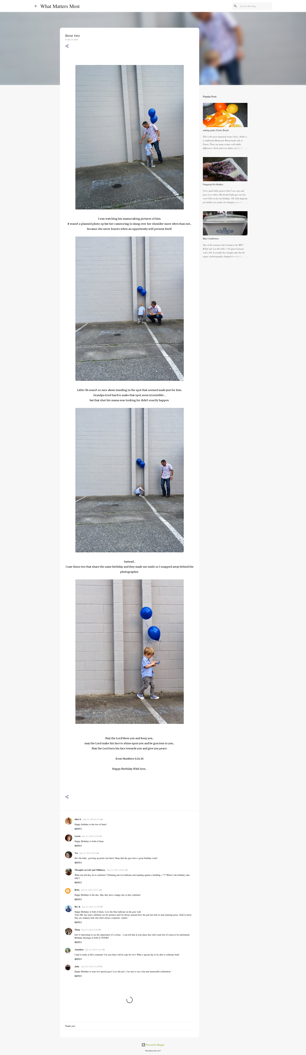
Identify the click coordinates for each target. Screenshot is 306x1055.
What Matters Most (60, 6)
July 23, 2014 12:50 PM (92, 906)
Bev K (77, 906)
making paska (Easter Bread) (216, 130)
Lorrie (78, 836)
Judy (77, 966)
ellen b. (78, 819)
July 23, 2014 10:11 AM (91, 889)
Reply (78, 828)
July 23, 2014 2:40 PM (91, 929)
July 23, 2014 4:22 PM (95, 949)
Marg (77, 929)
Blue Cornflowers (211, 238)
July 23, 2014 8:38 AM (92, 836)
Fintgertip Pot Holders (213, 184)
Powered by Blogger (154, 1044)
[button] (67, 46)
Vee (76, 853)
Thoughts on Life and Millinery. (90, 870)
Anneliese (79, 949)
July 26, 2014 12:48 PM (91, 966)
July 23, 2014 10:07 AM (117, 869)
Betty (77, 889)
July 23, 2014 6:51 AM (93, 819)
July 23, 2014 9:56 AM (89, 853)
